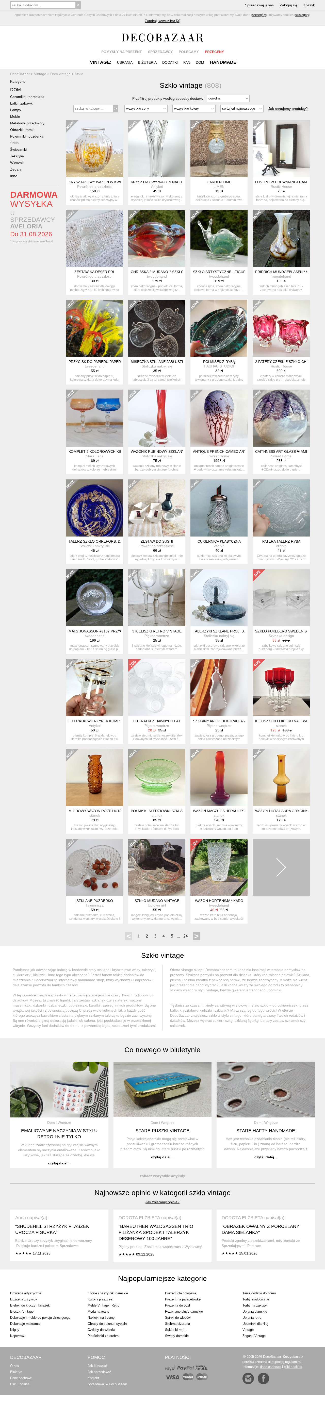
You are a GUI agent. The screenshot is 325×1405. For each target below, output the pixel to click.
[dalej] (281, 867)
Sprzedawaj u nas (259, 5)
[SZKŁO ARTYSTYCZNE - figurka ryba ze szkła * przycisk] (219, 238)
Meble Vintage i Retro (103, 1305)
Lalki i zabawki (21, 103)
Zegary (16, 169)
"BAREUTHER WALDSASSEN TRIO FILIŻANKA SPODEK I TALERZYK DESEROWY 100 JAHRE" (156, 1232)
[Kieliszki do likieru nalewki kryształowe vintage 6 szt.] (281, 687)
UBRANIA (125, 62)
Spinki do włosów (177, 1317)
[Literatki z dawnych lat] (156, 687)
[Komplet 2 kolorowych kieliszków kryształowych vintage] (94, 418)
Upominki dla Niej (255, 1324)
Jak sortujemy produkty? (288, 109)
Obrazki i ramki (22, 130)
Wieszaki (17, 163)
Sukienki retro (175, 1330)
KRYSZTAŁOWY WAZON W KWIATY (98, 182)
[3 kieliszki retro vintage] (156, 597)
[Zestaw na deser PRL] (94, 238)
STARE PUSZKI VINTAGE (162, 1130)
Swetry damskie (177, 1336)
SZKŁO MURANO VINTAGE (157, 901)
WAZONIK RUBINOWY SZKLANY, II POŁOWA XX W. (173, 451)
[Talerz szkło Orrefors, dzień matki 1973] (94, 508)
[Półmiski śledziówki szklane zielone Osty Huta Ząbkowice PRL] (156, 777)
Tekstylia (17, 156)
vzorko (219, 546)
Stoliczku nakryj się (157, 366)
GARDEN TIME (219, 182)
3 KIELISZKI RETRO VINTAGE (157, 631)
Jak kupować (97, 1366)
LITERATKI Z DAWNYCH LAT (157, 721)
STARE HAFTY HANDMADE (265, 1130)
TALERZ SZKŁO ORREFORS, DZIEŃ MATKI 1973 (109, 541)
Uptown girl (157, 905)
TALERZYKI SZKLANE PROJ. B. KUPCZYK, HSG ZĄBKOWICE (243, 631)
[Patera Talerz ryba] (281, 508)
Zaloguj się (288, 5)
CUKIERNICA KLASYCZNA (219, 541)
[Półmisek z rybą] (219, 328)
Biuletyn (16, 1372)
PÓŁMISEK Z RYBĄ (219, 362)
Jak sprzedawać (99, 1372)
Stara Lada (95, 456)
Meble (15, 116)
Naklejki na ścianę (101, 1317)
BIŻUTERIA (147, 62)
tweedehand (157, 276)
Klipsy (14, 1330)
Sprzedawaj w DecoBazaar (107, 1384)
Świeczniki (18, 149)
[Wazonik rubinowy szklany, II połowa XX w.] (156, 418)
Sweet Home (219, 456)
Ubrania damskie (254, 1311)
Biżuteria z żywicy (23, 1299)
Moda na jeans (98, 1311)
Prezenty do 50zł (177, 1305)
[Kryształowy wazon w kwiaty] (94, 148)
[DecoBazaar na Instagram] (248, 1378)
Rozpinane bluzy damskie (184, 1311)
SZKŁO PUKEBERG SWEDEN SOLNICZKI (289, 631)
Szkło (14, 143)
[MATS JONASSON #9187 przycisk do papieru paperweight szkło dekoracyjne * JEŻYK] (94, 597)
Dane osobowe (21, 1378)
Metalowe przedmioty (27, 123)
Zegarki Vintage (254, 1336)
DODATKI (170, 62)
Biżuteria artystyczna (25, 1293)
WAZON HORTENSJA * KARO (219, 901)
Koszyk (309, 5)
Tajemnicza (95, 905)
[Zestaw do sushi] (156, 508)
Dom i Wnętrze (59, 1122)
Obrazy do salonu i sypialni (107, 1324)
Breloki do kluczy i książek (30, 1305)
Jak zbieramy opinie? (162, 1202)
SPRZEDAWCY (160, 52)
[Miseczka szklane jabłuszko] (156, 328)
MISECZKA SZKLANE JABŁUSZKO (159, 362)
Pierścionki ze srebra (103, 1336)
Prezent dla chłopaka (180, 1293)
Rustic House (281, 187)
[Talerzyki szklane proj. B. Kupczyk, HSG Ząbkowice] (219, 597)
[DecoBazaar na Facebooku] (263, 1378)
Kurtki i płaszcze (100, 1299)
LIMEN (219, 187)
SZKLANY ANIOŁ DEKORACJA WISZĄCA (226, 721)
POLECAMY (189, 52)
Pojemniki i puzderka (26, 136)
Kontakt (93, 1378)
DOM (200, 62)
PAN (186, 62)
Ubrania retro (251, 1317)
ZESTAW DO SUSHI (157, 541)
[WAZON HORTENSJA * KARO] (219, 867)
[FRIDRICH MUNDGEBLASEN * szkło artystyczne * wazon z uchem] (281, 238)
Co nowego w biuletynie (162, 1050)
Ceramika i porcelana (27, 97)
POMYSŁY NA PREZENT (121, 52)
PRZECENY (214, 52)
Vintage (248, 1330)
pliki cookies (293, 1367)
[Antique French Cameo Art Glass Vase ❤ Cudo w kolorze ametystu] (219, 418)
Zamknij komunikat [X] (162, 21)
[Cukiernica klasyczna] (219, 508)
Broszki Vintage (22, 1311)
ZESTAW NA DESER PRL (94, 272)
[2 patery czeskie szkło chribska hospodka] (281, 328)
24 (185, 936)
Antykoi (157, 187)
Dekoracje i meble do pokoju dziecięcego (40, 1317)
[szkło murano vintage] (156, 867)
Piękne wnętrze (156, 636)
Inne (13, 176)
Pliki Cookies (19, 1384)
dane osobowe (270, 1367)
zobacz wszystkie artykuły (162, 1176)
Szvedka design (281, 636)
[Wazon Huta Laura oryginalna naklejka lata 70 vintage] (281, 777)
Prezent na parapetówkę (183, 1299)
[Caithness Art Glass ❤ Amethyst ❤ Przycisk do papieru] (281, 418)
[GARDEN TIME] (219, 148)
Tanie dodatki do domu (259, 1293)
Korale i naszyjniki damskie (108, 1293)
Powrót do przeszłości (94, 187)
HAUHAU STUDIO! (219, 366)
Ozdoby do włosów (101, 1330)
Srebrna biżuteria (177, 1324)
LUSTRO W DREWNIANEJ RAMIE (282, 182)
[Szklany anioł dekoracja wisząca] (219, 687)
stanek (281, 726)
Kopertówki (18, 1336)
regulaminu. (293, 1362)
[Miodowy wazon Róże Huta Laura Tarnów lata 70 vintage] (94, 777)
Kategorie (18, 81)
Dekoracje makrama (25, 1324)
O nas (14, 1366)
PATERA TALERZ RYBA (281, 541)
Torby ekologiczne (255, 1299)
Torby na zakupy (254, 1305)
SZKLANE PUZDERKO (94, 901)
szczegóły (259, 15)
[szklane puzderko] (94, 867)
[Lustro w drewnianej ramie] (281, 148)
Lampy (15, 110)
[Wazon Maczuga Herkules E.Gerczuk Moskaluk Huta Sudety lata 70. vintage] (219, 777)
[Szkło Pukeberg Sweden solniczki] (281, 597)
